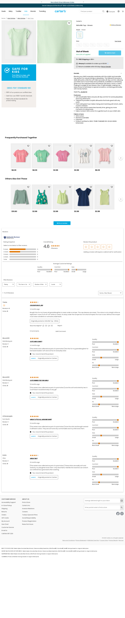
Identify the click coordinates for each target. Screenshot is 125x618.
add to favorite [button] (28, 146)
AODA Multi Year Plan (93, 540)
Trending (42, 11)
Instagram (122, 513)
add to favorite (69, 23)
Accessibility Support (9, 502)
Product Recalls (113, 540)
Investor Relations (28, 509)
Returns (4, 512)
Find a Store (26, 502)
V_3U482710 (83, 92)
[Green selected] (79, 35)
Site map (121, 540)
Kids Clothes (11, 18)
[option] (20, 158)
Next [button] (121, 158)
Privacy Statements (81, 540)
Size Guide (118, 41)
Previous (41, 1)
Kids (26, 11)
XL (106, 45)
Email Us (4, 530)
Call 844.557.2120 (7, 534)
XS (79, 45)
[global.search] (121, 507)
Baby (10, 11)
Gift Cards (5, 518)
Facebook (118, 513)
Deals (4, 11)
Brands (33, 11)
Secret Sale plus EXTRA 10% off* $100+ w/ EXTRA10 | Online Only (62, 6)
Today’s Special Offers (30, 515)
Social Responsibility (29, 518)
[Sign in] (118, 11)
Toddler (18, 11)
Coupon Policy (104, 540)
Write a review (62, 223)
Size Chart (5, 524)
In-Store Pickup (7, 505)
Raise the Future (27, 524)
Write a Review (116, 25)
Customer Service (8, 527)
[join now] (121, 500)
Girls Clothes (21, 18)
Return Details (106, 67)
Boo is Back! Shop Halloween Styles (62, 2)
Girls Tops (31, 18)
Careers (25, 512)
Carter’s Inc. (26, 505)
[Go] (103, 11)
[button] (19, 41)
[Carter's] (60, 12)
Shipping (4, 509)
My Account (6, 521)
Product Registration (29, 521)
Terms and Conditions (68, 540)
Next (83, 1)
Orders (4, 515)
